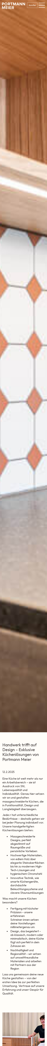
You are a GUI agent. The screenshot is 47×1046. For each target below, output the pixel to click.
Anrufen (32, 5)
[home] (13, 6)
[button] (41, 5)
